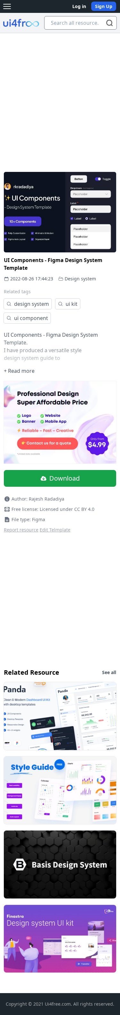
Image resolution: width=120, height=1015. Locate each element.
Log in (79, 6)
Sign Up (103, 6)
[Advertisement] (60, 96)
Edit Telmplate (55, 530)
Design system (80, 279)
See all (109, 672)
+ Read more (19, 370)
